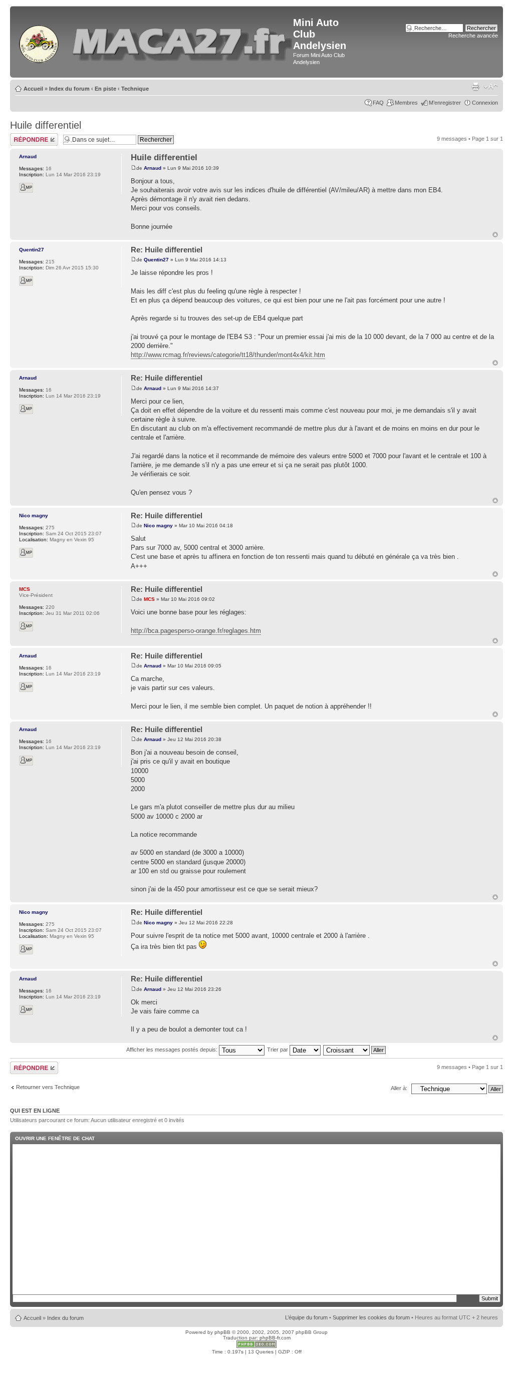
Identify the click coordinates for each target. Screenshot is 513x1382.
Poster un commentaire (26, 139)
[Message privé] (26, 188)
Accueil (33, 89)
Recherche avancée (473, 36)
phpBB (222, 1332)
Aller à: (399, 1088)
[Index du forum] (40, 42)
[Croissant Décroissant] (355, 1050)
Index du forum (69, 89)
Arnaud (152, 168)
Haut (495, 234)
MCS (149, 599)
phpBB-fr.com (275, 1337)
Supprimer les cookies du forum (371, 1317)
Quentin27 (156, 259)
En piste (105, 89)
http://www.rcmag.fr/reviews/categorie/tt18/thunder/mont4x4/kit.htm (228, 355)
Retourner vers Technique (48, 1087)
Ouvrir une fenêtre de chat (55, 1138)
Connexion (485, 103)
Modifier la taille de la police (490, 86)
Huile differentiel (45, 125)
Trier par (278, 1050)
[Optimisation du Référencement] (256, 1346)
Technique (135, 89)
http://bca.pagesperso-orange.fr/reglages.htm (196, 630)
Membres (406, 103)
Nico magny (158, 525)
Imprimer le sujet (475, 86)
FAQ (378, 103)
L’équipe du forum (306, 1317)
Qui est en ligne (35, 1111)
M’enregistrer (445, 103)
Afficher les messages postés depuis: (172, 1050)
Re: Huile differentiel (166, 249)
